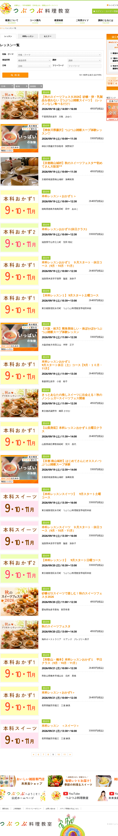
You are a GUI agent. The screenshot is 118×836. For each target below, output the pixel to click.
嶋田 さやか (64, 410)
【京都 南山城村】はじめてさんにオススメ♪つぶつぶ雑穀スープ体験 (71, 462)
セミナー (47, 36)
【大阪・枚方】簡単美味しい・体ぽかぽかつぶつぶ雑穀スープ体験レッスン (72, 330)
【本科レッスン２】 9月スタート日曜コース (71, 560)
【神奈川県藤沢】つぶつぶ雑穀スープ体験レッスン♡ (72, 131)
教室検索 (58, 21)
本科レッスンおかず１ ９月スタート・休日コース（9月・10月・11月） (72, 264)
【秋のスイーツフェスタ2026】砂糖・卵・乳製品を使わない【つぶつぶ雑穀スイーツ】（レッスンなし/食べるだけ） (72, 100)
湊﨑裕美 (69, 179)
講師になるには (105, 21)
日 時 (3, 86)
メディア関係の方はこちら (69, 808)
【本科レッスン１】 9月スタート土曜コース (70, 295)
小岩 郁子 (62, 381)
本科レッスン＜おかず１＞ (59, 196)
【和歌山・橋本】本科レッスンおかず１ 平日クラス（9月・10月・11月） (72, 661)
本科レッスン (28, 36)
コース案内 (35, 21)
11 (64, 754)
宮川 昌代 (70, 444)
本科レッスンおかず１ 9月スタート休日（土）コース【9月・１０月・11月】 (73, 365)
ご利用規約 (17, 808)
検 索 (17, 75)
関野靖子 (69, 146)
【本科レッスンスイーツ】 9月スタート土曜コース (71, 495)
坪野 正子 (68, 344)
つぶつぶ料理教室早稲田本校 (78, 308)
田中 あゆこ (71, 208)
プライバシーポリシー (33, 808)
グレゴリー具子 (81, 639)
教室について (11, 21)
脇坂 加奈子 (69, 278)
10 (58, 754)
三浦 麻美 (65, 705)
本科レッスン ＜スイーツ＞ (60, 725)
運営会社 (5, 808)
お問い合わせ (50, 808)
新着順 (33, 86)
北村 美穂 (70, 675)
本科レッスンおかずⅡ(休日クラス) (64, 229)
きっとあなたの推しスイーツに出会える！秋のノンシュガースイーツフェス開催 (72, 396)
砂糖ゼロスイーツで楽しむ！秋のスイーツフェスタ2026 (72, 595)
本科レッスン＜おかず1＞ (58, 692)
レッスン (8, 36)
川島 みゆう (65, 116)
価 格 (18, 86)
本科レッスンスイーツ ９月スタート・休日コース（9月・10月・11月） (72, 528)
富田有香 (65, 609)
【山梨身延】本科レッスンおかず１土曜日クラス (72, 429)
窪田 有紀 (67, 242)
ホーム (2, 28)
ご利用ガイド (82, 21)
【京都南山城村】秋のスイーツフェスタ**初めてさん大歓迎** (72, 164)
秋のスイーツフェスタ (56, 626)
